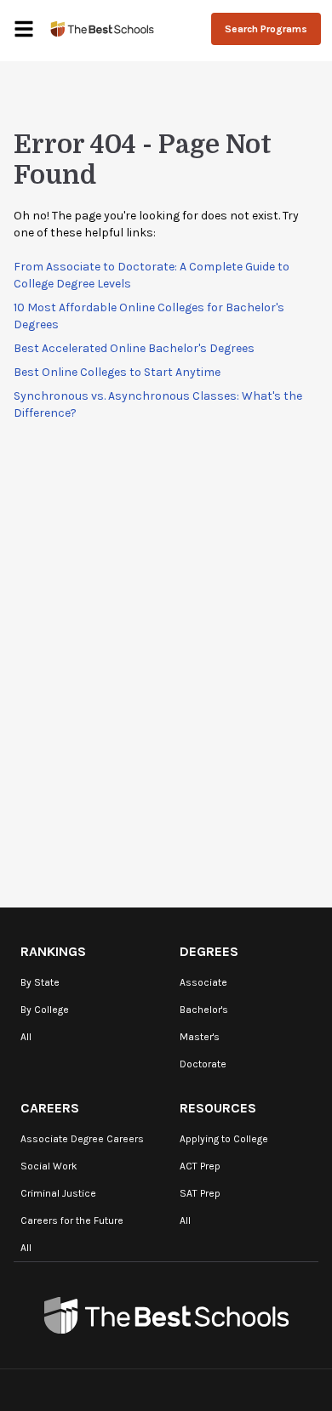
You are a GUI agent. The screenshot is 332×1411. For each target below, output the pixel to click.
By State (40, 982)
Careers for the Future (71, 1220)
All (25, 1037)
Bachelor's (204, 1010)
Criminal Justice (58, 1193)
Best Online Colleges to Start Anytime (117, 372)
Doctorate (203, 1064)
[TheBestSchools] (102, 28)
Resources (218, 1108)
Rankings (53, 951)
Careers (49, 1108)
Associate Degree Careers (82, 1139)
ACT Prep (200, 1166)
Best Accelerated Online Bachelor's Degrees (134, 348)
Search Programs (266, 29)
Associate (203, 982)
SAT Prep (200, 1193)
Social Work (48, 1166)
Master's (200, 1037)
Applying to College (224, 1139)
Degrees (209, 951)
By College (44, 1010)
